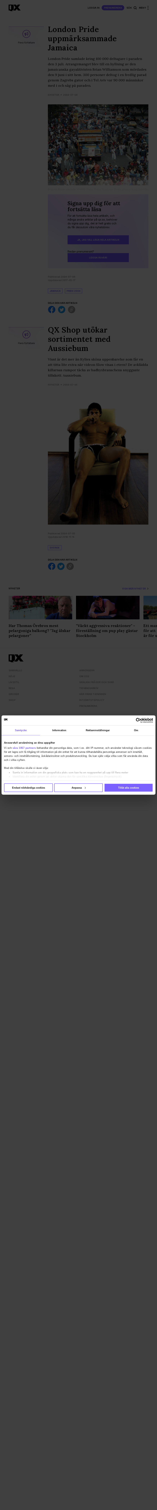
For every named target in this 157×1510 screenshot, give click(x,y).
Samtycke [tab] (21, 730)
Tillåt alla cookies (128, 787)
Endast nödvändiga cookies (28, 787)
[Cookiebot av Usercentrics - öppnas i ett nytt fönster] (136, 720)
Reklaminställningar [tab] (98, 730)
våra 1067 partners (24, 747)
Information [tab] (59, 730)
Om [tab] (136, 730)
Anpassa (77, 787)
